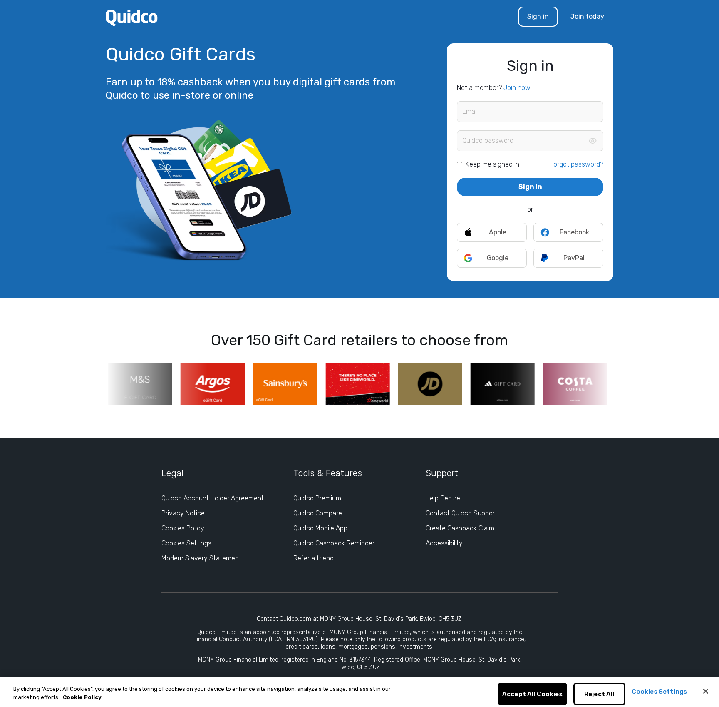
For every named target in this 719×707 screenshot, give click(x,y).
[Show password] (592, 141)
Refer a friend (313, 558)
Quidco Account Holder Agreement (212, 498)
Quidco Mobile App (320, 528)
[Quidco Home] (132, 17)
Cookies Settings (186, 543)
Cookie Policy (82, 697)
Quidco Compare (317, 513)
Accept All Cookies (532, 694)
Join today (587, 16)
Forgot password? (576, 164)
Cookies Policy (182, 528)
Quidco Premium (317, 498)
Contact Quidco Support (461, 513)
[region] (359, 692)
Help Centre (443, 498)
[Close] (706, 691)
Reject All (599, 694)
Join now (517, 88)
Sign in (538, 16)
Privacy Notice (183, 513)
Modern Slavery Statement (201, 558)
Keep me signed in (492, 164)
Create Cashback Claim (460, 528)
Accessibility (444, 543)
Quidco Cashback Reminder (333, 543)
